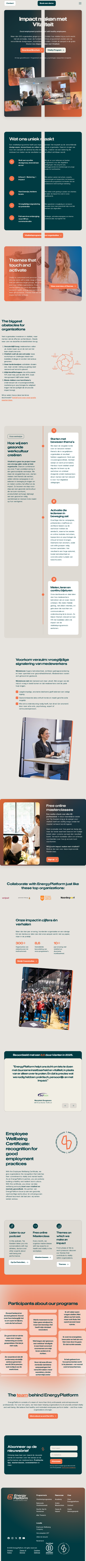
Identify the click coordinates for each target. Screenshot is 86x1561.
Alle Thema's (41, 1515)
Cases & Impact (58, 1510)
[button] (80, 3)
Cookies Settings (37, 1552)
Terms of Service (23, 1552)
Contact (70, 1505)
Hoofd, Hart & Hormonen (41, 1510)
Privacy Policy (10, 1552)
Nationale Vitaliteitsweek (41, 1504)
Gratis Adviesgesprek (72, 1510)
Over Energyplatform (73, 1500)
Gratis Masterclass (59, 1504)
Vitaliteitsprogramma (44, 1499)
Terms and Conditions (69, 1467)
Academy (58, 1499)
